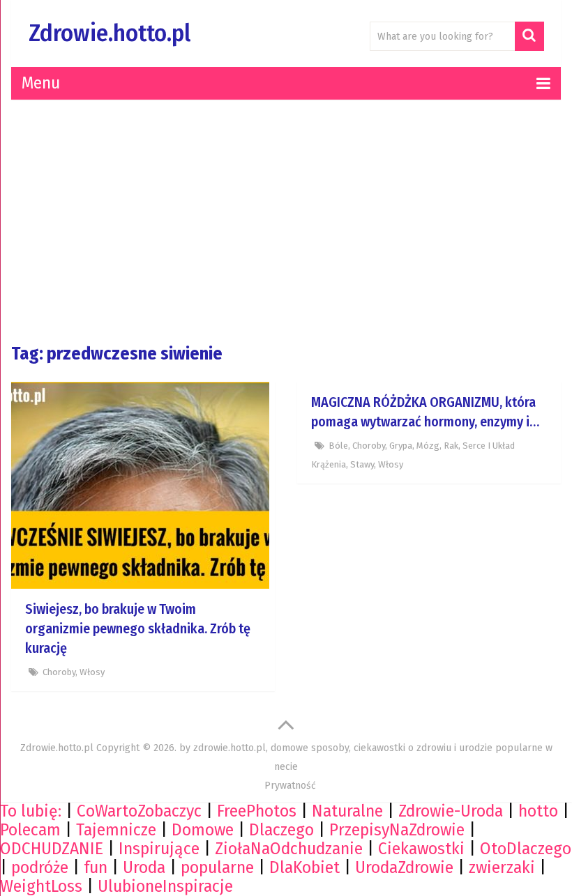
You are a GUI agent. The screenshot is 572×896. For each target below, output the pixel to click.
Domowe (203, 830)
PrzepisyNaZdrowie (397, 830)
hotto (538, 811)
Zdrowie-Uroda (450, 811)
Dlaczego (281, 830)
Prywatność (290, 785)
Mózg (427, 445)
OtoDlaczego (525, 848)
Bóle (338, 445)
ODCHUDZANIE (51, 848)
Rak (451, 445)
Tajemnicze (116, 830)
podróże (39, 867)
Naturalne (347, 811)
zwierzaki (502, 867)
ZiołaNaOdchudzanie (289, 848)
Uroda (144, 867)
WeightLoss (41, 886)
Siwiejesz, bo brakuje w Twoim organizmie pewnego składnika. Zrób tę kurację (137, 628)
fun (95, 867)
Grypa (400, 445)
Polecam (30, 830)
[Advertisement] (286, 221)
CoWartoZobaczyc (139, 811)
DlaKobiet (304, 867)
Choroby (59, 672)
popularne (217, 867)
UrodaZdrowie (404, 867)
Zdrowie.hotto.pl (109, 33)
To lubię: (30, 811)
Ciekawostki (421, 848)
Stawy (362, 464)
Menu (41, 83)
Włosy (92, 672)
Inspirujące (159, 848)
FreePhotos (256, 811)
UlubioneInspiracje (165, 886)
